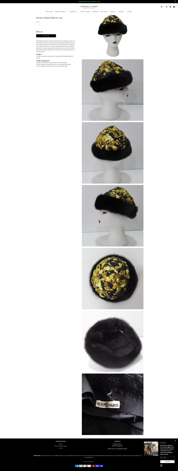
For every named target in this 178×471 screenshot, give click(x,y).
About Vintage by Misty (60, 446)
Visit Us (61, 448)
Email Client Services (117, 446)
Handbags (95, 11)
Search (61, 444)
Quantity (38, 22)
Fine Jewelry (104, 11)
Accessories (72, 11)
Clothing (112, 11)
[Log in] (170, 6)
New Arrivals (49, 11)
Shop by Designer (60, 11)
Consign (129, 11)
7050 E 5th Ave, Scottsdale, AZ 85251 (117, 448)
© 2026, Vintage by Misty (88, 461)
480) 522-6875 (117, 444)
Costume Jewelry (85, 11)
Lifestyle (121, 11)
